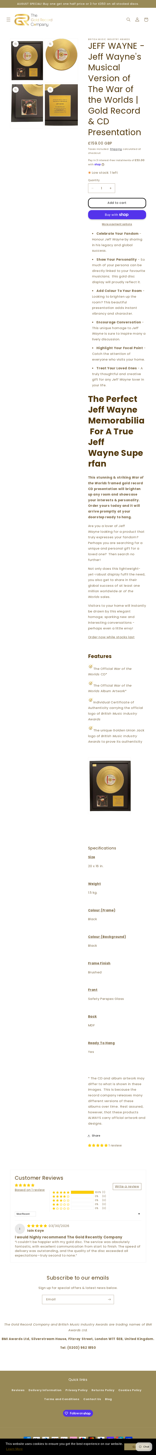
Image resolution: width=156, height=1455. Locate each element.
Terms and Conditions (62, 1399)
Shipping (116, 149)
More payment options (117, 224)
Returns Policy (103, 1390)
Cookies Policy (130, 1390)
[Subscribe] (109, 1299)
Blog (108, 1399)
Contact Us (92, 1399)
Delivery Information (45, 1390)
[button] (8, 19)
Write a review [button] (127, 1186)
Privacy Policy (76, 1390)
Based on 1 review (30, 1189)
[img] (37, 1226)
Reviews (18, 1390)
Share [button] (96, 1136)
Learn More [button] (14, 1449)
